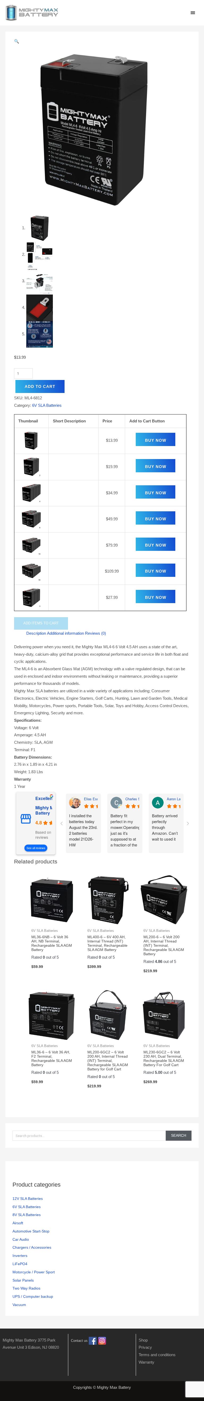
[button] (102, 41)
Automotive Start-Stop (30, 1231)
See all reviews (36, 848)
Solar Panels (23, 1280)
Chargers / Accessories (31, 1247)
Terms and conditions (157, 1354)
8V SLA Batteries (26, 1215)
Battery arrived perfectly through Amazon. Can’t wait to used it (165, 827)
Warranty (146, 1362)
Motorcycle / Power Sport (33, 1272)
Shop (143, 1340)
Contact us (79, 1341)
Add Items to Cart (41, 623)
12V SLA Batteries (27, 1199)
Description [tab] (36, 633)
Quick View (52, 920)
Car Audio (20, 1240)
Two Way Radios (26, 1288)
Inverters (19, 1256)
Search (178, 1136)
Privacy (145, 1347)
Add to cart (40, 386)
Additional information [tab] (65, 633)
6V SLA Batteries (26, 1207)
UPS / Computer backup (32, 1297)
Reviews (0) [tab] (95, 633)
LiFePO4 (19, 1264)
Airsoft (17, 1223)
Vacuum (19, 1305)
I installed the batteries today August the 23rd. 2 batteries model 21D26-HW (83, 830)
